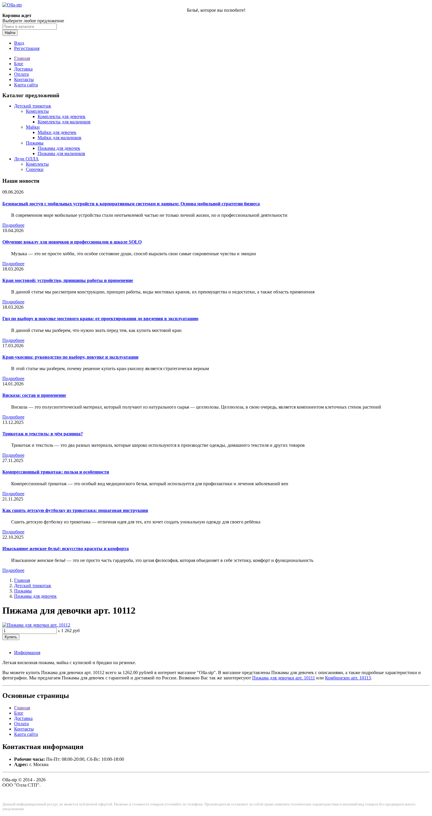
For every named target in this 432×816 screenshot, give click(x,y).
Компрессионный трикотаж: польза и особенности (55, 471)
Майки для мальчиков (59, 137)
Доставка (23, 68)
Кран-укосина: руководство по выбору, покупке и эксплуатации (70, 357)
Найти (10, 33)
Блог (19, 63)
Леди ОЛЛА (26, 158)
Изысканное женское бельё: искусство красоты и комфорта (65, 548)
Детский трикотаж (32, 105)
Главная (22, 58)
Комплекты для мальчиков (64, 121)
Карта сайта (26, 84)
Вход (19, 43)
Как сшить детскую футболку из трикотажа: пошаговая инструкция (75, 510)
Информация (27, 652)
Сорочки (34, 169)
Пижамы (34, 142)
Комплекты (37, 111)
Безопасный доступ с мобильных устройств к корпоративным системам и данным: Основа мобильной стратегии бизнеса (131, 203)
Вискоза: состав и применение (34, 395)
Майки (33, 127)
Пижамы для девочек (59, 148)
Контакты (24, 79)
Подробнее (13, 225)
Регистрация (26, 48)
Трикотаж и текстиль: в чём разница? (42, 433)
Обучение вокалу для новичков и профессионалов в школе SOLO (72, 241)
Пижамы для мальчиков (61, 153)
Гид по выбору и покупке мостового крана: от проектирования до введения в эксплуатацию (100, 318)
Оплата (21, 74)
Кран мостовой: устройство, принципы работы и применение (67, 280)
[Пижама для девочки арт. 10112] (36, 624)
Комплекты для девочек (62, 116)
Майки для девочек (57, 132)
